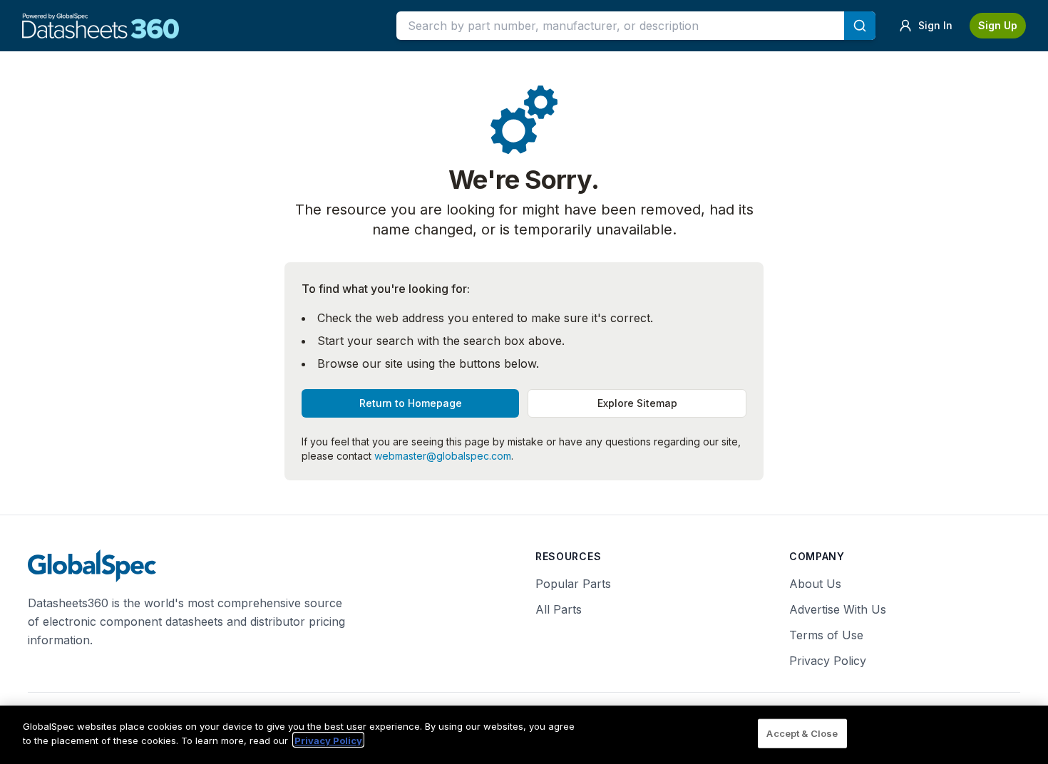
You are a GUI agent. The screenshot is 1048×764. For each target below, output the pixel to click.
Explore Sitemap (637, 403)
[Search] (859, 25)
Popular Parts (573, 584)
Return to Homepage (410, 403)
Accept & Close (802, 733)
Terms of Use (826, 635)
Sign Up (997, 25)
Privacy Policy (827, 661)
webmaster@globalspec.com (442, 456)
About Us (815, 584)
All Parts (558, 609)
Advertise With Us (837, 609)
